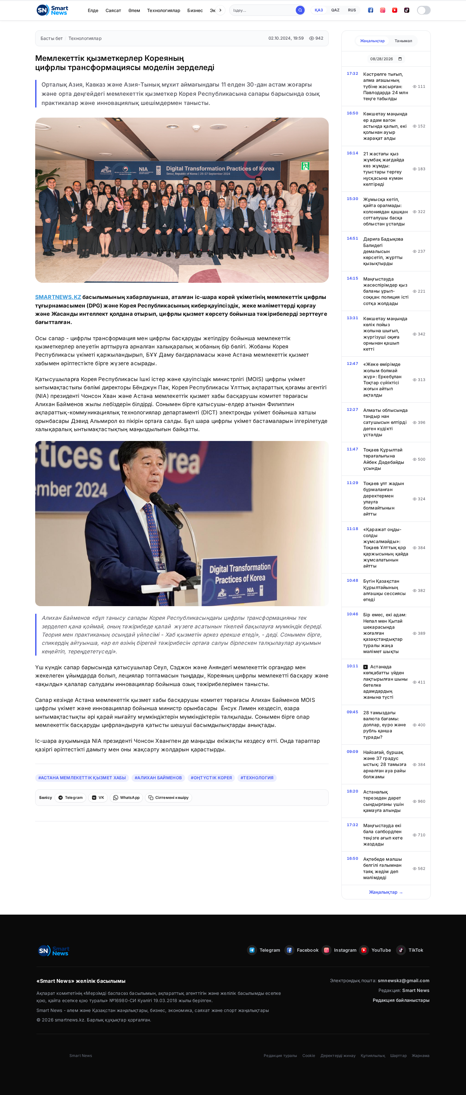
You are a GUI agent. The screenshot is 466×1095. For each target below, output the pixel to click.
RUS (352, 10)
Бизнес (195, 10)
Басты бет (52, 38)
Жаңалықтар (372, 40)
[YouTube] (395, 10)
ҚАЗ (319, 10)
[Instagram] (383, 10)
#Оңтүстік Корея (211, 777)
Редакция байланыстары (401, 1000)
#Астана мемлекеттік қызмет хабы (82, 777)
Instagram (344, 950)
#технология (257, 777)
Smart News (416, 990)
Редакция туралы (280, 1055)
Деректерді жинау (338, 1055)
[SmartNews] (52, 10)
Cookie (308, 1055)
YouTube (381, 950)
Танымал (403, 40)
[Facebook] (371, 10)
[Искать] (300, 10)
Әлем (134, 10)
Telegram (270, 950)
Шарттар (398, 1055)
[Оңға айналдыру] (220, 10)
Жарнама (421, 1055)
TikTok (416, 950)
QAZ (335, 10)
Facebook (307, 950)
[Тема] (424, 10)
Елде (93, 10)
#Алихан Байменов (158, 777)
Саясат (113, 10)
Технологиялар (163, 10)
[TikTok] (407, 10)
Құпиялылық (373, 1055)
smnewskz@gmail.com (404, 980)
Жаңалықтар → (386, 892)
